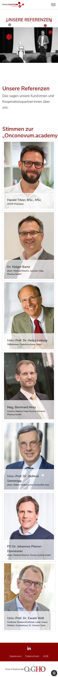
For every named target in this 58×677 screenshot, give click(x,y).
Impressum (15, 656)
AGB (45, 656)
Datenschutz (32, 656)
